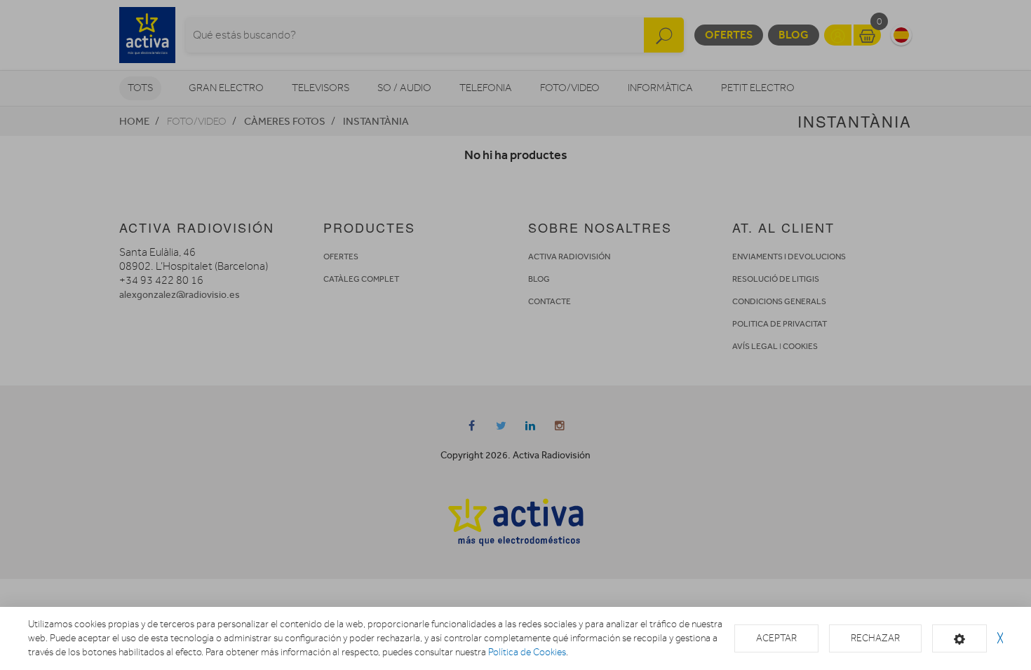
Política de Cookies (527, 652)
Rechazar (875, 638)
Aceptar (776, 638)
